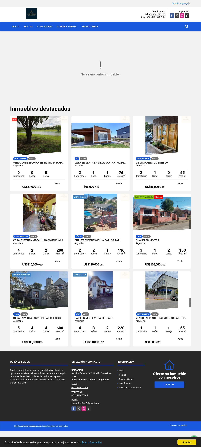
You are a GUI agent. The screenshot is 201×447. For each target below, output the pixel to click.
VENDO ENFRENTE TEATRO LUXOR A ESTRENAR (162, 318)
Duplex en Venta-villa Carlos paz (97, 240)
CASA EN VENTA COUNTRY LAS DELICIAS (37, 318)
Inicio (15, 26)
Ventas (28, 26)
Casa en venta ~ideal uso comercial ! (38, 240)
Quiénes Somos (66, 26)
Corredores (45, 26)
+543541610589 (153, 17)
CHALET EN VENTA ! (147, 240)
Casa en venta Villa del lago (94, 318)
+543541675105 (157, 14)
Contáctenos (89, 26)
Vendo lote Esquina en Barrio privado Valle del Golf (39, 162)
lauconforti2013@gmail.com (85, 403)
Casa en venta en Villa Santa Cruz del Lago (101, 162)
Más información (92, 442)
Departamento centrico (152, 162)
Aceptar (186, 442)
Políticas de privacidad (130, 387)
